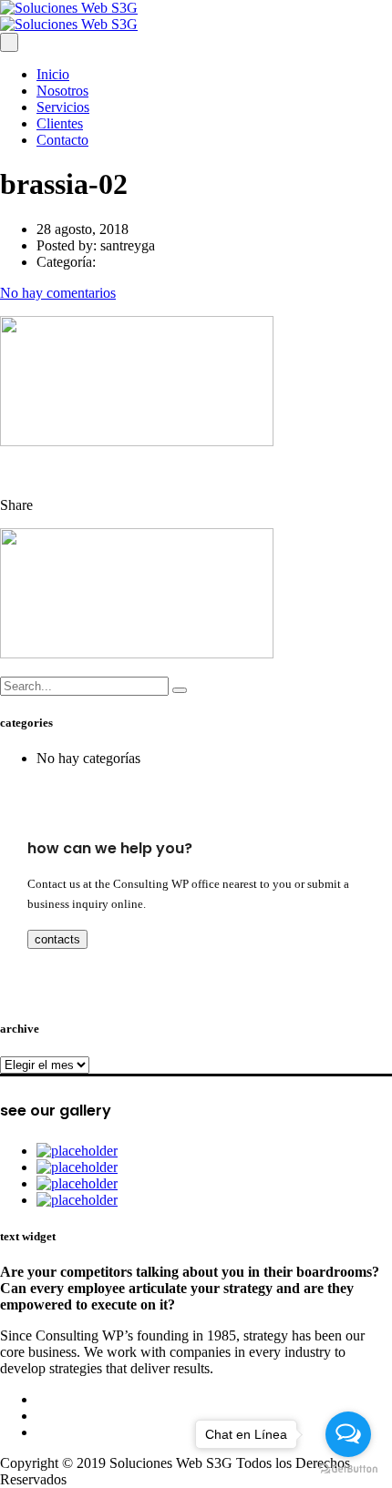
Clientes (59, 123)
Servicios (62, 107)
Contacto (62, 140)
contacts (57, 939)
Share (16, 505)
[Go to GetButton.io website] (348, 1469)
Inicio (52, 74)
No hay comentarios (58, 293)
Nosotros (62, 90)
